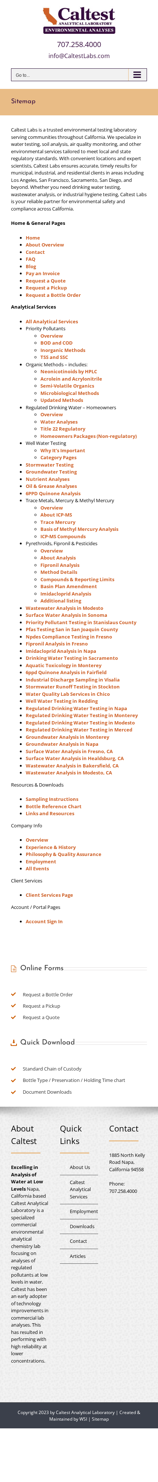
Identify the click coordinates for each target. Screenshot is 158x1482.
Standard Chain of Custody (52, 1068)
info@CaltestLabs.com (79, 56)
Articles (78, 1256)
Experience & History (51, 847)
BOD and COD (56, 342)
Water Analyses (59, 421)
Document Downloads (47, 1092)
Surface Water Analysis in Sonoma (66, 615)
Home (33, 237)
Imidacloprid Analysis (65, 593)
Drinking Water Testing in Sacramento (72, 658)
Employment (41, 861)
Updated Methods (61, 400)
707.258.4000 (79, 44)
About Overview (45, 244)
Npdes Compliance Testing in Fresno (69, 636)
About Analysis (58, 557)
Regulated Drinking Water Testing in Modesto (80, 722)
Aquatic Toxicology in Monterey (63, 665)
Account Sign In (44, 921)
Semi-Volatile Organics (67, 385)
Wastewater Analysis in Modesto (64, 608)
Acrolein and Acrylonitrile (71, 378)
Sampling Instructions (52, 799)
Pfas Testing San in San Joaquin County (72, 629)
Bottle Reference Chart (54, 806)
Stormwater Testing (49, 464)
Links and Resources (50, 813)
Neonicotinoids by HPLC (68, 371)
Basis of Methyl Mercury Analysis (79, 529)
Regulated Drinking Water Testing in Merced (79, 729)
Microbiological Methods (69, 393)
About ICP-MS (56, 514)
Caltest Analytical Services (80, 1189)
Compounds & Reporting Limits (77, 579)
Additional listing (60, 600)
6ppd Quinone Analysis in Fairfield (66, 672)
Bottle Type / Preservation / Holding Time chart (74, 1080)
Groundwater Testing (51, 471)
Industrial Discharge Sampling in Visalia (73, 679)
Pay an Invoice (43, 273)
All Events (37, 868)
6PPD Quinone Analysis (53, 493)
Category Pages (58, 457)
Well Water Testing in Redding (62, 701)
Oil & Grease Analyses (51, 486)
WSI (83, 1419)
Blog (31, 266)
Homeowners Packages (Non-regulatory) (88, 436)
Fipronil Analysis (59, 565)
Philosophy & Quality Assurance (63, 854)
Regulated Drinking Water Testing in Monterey (82, 715)
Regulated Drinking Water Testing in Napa (76, 708)
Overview (51, 335)
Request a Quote (46, 280)
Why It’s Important (62, 450)
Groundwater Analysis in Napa (62, 744)
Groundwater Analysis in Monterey (67, 737)
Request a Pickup (46, 287)
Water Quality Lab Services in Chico (68, 694)
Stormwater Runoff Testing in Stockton (73, 686)
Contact (35, 252)
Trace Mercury (57, 522)
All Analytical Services (52, 321)
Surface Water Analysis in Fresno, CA (69, 751)
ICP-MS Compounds (63, 536)
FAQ (30, 259)
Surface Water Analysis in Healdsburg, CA (75, 758)
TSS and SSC (54, 357)
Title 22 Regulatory (62, 428)
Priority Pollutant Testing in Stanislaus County (81, 622)
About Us (80, 1167)
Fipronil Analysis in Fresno (57, 643)
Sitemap (100, 1419)
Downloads (82, 1226)
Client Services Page (49, 895)
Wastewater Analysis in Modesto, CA (69, 772)
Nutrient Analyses (47, 479)
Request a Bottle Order (53, 295)
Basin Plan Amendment (68, 586)
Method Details (58, 572)
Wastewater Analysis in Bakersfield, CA (72, 765)
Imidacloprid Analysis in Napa (61, 651)
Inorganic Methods (62, 350)
